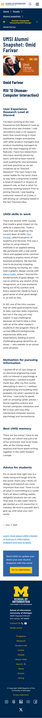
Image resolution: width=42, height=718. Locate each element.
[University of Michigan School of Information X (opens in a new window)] (21, 710)
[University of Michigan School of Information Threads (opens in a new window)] (14, 702)
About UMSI (21, 659)
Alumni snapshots (12, 16)
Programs (21, 636)
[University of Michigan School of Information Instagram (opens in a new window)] (6, 702)
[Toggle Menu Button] (37, 4)
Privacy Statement (21, 695)
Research (21, 641)
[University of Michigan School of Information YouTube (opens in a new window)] (28, 702)
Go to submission (21, 570)
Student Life (21, 645)
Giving (21, 678)
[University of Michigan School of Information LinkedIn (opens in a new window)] (21, 702)
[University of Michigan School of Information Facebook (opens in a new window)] (35, 702)
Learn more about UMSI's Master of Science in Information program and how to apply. (20, 539)
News (21, 669)
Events (21, 673)
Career (21, 650)
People (16, 11)
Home (6, 11)
